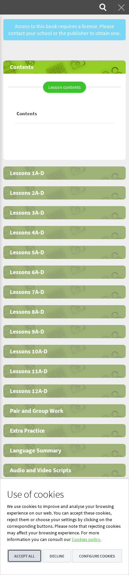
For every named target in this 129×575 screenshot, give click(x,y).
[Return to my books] (120, 7)
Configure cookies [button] (97, 556)
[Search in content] (102, 7)
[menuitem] (102, 7)
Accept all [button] (24, 556)
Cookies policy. (86, 539)
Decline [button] (57, 556)
